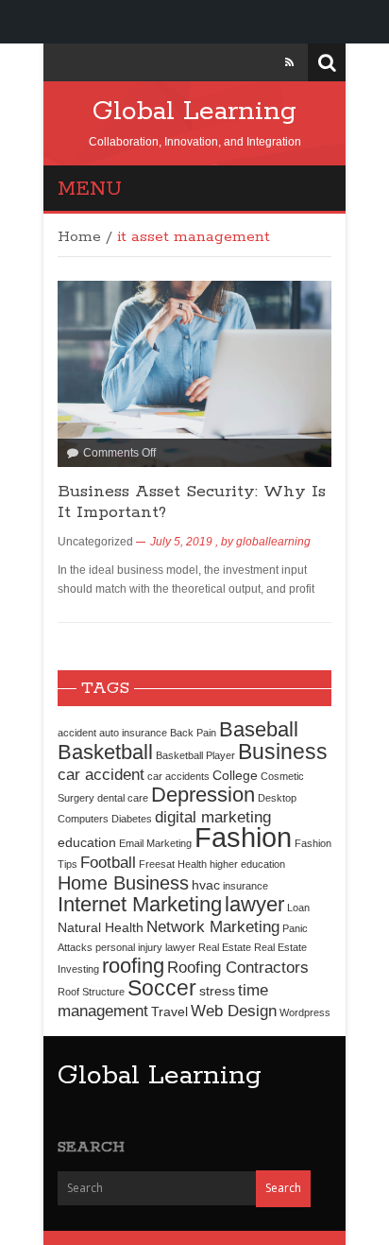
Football (108, 862)
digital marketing (213, 816)
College (235, 775)
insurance (245, 885)
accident (77, 732)
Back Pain (193, 732)
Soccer (161, 988)
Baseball (258, 729)
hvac (206, 884)
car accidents (178, 776)
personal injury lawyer (145, 947)
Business (283, 751)
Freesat (157, 864)
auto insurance (133, 732)
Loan (298, 907)
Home (79, 237)
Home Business (123, 883)
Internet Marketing (140, 904)
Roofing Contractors (238, 967)
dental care (122, 798)
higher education (247, 864)
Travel (169, 1011)
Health (192, 864)
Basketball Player (195, 755)
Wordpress (304, 1012)
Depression (203, 794)
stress (217, 990)
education (87, 842)
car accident (101, 774)
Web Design (234, 1010)
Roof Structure (91, 991)
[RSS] (289, 62)
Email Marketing (155, 843)
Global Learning (194, 112)
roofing (133, 965)
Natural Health (101, 927)
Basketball (105, 752)
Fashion (243, 837)
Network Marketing (212, 926)
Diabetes (131, 818)
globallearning (273, 541)
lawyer (254, 904)
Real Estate (224, 947)
